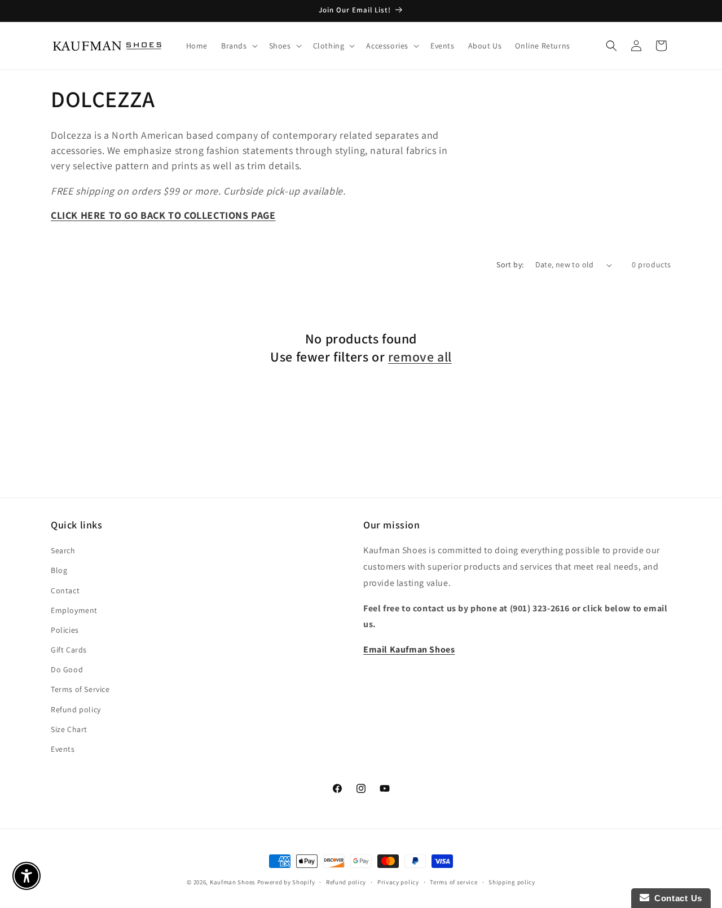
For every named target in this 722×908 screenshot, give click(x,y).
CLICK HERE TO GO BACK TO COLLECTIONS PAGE (163, 215)
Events (63, 749)
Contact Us (675, 898)
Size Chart (69, 729)
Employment (74, 610)
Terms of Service (80, 690)
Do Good (67, 670)
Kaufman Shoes (233, 882)
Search (63, 551)
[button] (238, 46)
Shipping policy (511, 881)
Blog (59, 571)
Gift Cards (69, 650)
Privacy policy (398, 881)
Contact (65, 590)
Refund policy (76, 709)
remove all (420, 356)
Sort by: (509, 264)
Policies (65, 630)
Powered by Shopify (286, 882)
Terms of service (453, 881)
